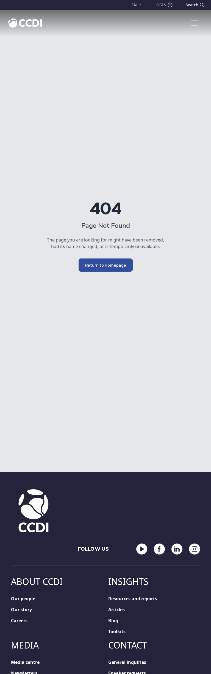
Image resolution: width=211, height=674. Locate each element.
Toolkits (117, 632)
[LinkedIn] (176, 549)
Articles (116, 610)
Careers (19, 621)
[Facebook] (159, 549)
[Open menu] (194, 23)
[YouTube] (141, 549)
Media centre (25, 662)
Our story (21, 610)
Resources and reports (132, 599)
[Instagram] (194, 549)
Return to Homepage (105, 265)
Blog (113, 621)
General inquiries (127, 662)
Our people (23, 599)
